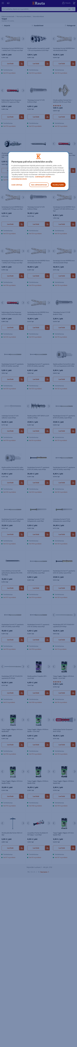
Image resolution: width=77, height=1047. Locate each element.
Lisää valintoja (16, 185)
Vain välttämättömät (39, 185)
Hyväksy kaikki (58, 185)
